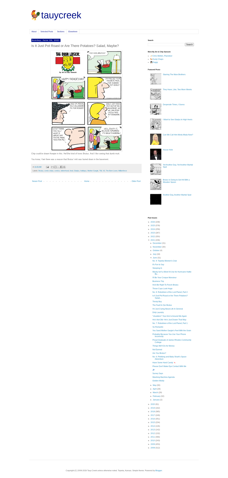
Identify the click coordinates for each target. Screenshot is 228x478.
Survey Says (157, 373)
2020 (153, 404)
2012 (153, 433)
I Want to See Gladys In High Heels (177, 119)
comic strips (49, 171)
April (155, 389)
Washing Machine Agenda (163, 377)
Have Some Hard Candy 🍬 (164, 363)
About (33, 32)
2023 (153, 233)
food (71, 171)
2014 (153, 426)
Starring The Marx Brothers (174, 74)
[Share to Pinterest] (64, 167)
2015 (153, 422)
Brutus (40, 171)
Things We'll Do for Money (163, 346)
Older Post (136, 181)
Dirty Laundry (158, 312)
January (156, 400)
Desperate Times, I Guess (174, 104)
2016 (153, 419)
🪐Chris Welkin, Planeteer (161, 56)
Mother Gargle (92, 171)
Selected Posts (46, 32)
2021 (153, 240)
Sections (60, 32)
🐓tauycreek (55, 15)
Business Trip (158, 281)
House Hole (168, 150)
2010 (153, 440)
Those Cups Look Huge (162, 288)
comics (57, 171)
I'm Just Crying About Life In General (167, 309)
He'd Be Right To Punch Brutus (165, 285)
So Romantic (157, 327)
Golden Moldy (158, 381)
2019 (153, 408)
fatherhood (65, 171)
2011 (153, 437)
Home (86, 181)
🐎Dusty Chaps (156, 59)
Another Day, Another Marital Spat (177, 195)
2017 (153, 415)
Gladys (76, 171)
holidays (83, 171)
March (156, 392)
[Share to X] (58, 167)
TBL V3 (102, 171)
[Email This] (52, 167)
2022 (153, 236)
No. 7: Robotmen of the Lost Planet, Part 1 (170, 323)
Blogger (158, 470)
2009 (153, 444)
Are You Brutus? (159, 353)
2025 (153, 225)
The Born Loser (111, 171)
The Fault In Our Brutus (162, 305)
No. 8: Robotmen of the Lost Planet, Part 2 (170, 292)
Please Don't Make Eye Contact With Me (169, 366)
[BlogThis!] (55, 167)
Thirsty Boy (157, 301)
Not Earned (157, 350)
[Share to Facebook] (61, 167)
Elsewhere (72, 32)
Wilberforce (122, 171)
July (155, 254)
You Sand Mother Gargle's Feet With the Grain (171, 330)
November (157, 247)
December (157, 243)
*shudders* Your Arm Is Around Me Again (169, 316)
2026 (153, 222)
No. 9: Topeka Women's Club (164, 261)
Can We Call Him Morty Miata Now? (178, 135)
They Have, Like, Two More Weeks (177, 89)
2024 (153, 229)
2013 (153, 430)
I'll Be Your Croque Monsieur (164, 277)
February (157, 396)
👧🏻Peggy (154, 62)
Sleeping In (157, 268)
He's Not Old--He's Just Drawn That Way (169, 320)
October (156, 250)
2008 (153, 448)
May (155, 385)
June (155, 258)
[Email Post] (47, 167)
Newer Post (37, 181)
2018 (153, 411)
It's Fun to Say (158, 264)
